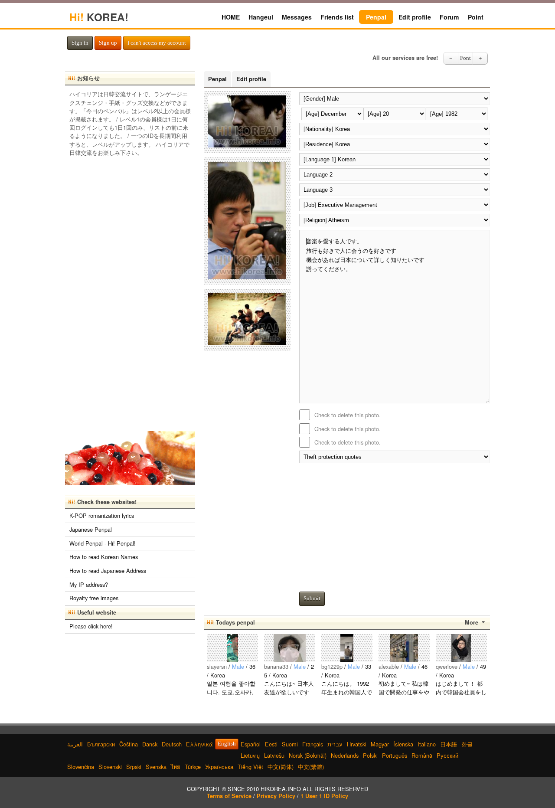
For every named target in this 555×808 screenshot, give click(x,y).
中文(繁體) (311, 766)
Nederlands (345, 755)
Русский (447, 755)
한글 (467, 744)
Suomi (290, 744)
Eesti (271, 744)
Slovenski (110, 766)
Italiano (427, 744)
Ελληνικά (199, 744)
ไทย (175, 766)
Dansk (149, 744)
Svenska (156, 766)
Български (101, 744)
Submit (312, 598)
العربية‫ (75, 744)
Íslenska (403, 744)
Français (312, 744)
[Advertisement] (394, 525)
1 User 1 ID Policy (324, 796)
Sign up (108, 43)
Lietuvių (250, 755)
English (227, 744)
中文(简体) (281, 766)
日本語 (448, 744)
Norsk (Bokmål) (307, 755)
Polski (370, 755)
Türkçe (193, 766)
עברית (335, 744)
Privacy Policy (276, 796)
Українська (219, 766)
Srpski (133, 766)
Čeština (128, 744)
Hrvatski (356, 744)
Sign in (80, 43)
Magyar (380, 744)
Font (465, 58)
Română (421, 755)
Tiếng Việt (250, 766)
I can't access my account (156, 43)
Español (251, 744)
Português (394, 755)
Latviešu (274, 755)
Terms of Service (229, 796)
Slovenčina (80, 766)
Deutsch (172, 744)
